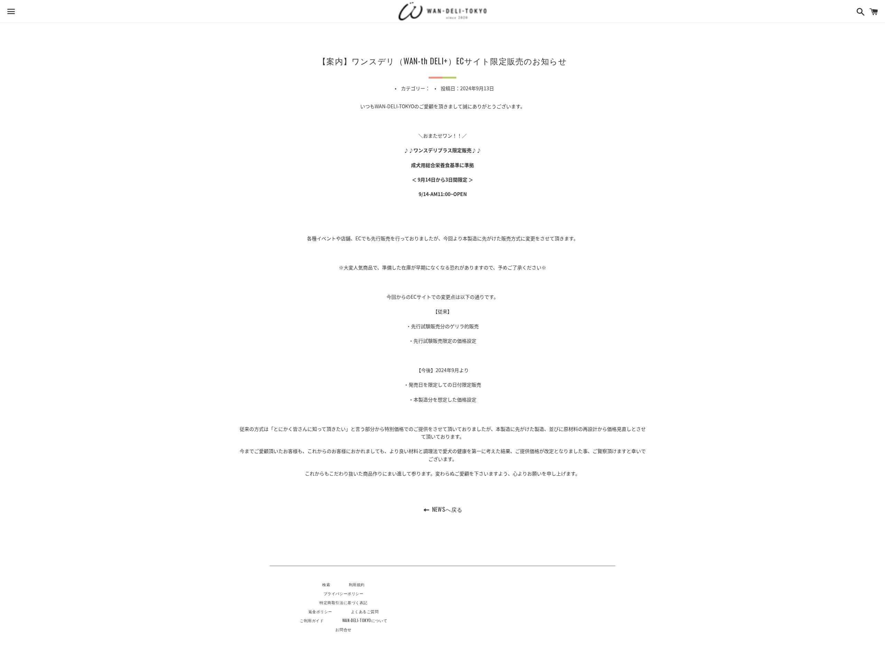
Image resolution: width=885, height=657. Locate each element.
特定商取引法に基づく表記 (343, 602)
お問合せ (343, 629)
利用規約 (357, 584)
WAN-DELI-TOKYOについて (364, 620)
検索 (326, 584)
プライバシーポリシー (344, 593)
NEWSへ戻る (446, 509)
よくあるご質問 (365, 611)
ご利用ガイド (312, 620)
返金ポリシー (320, 611)
